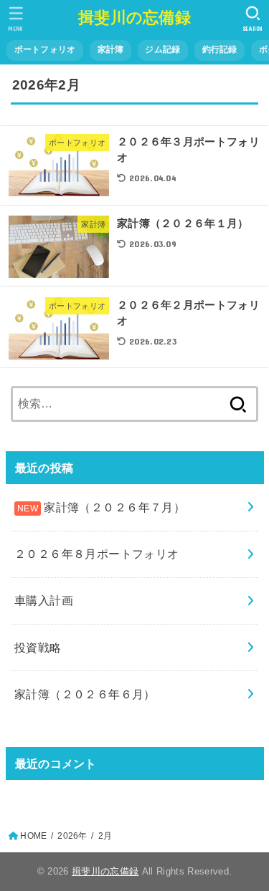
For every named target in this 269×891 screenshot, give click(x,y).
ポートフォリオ (45, 49)
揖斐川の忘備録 (134, 18)
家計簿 (111, 49)
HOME (33, 836)
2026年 (72, 836)
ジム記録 (162, 49)
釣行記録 (219, 49)
